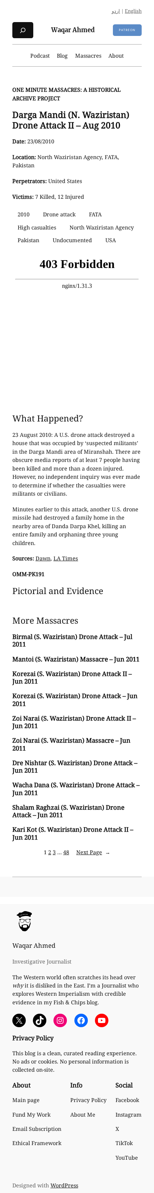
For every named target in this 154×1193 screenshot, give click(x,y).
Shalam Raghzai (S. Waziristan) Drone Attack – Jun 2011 (68, 811)
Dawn (43, 558)
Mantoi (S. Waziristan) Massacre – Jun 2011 (75, 659)
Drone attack (59, 214)
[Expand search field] (22, 30)
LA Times (65, 558)
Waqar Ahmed (73, 30)
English (133, 10)
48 (66, 852)
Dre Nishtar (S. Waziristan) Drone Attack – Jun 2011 (74, 766)
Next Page (93, 852)
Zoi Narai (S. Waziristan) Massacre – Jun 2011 (71, 744)
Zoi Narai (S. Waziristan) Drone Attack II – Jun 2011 (74, 722)
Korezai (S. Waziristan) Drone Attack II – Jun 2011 (72, 677)
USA (110, 240)
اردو (116, 10)
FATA (95, 214)
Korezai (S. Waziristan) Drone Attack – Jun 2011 (75, 699)
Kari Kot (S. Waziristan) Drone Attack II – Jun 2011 (72, 833)
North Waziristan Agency (102, 227)
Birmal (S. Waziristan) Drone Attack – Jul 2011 (72, 640)
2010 (24, 214)
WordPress (64, 1185)
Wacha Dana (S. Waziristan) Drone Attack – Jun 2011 (75, 788)
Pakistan (28, 240)
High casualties (37, 227)
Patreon (127, 30)
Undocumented (72, 240)
